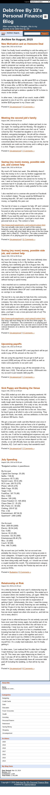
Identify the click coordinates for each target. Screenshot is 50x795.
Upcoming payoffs (11, 344)
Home (3, 33)
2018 (4, 748)
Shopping (5, 730)
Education (5, 707)
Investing (5, 717)
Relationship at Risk (12, 583)
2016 (4, 754)
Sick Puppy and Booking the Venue (20, 388)
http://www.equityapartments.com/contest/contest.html (23, 225)
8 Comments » (28, 668)
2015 (4, 758)
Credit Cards (6, 701)
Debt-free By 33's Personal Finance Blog (32, 782)
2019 (4, 745)
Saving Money (7, 727)
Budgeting (5, 698)
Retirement (6, 723)
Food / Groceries (8, 711)
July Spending (9, 459)
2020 (4, 742)
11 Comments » (29, 239)
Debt (4, 704)
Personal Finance (8, 720)
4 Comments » (28, 107)
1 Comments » (28, 377)
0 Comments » (28, 333)
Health (4, 714)
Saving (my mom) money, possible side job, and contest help (23, 163)
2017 (4, 751)
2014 (4, 761)
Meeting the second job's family (18, 118)
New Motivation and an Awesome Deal (22, 44)
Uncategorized (7, 733)
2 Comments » (28, 151)
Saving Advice (30, 784)
